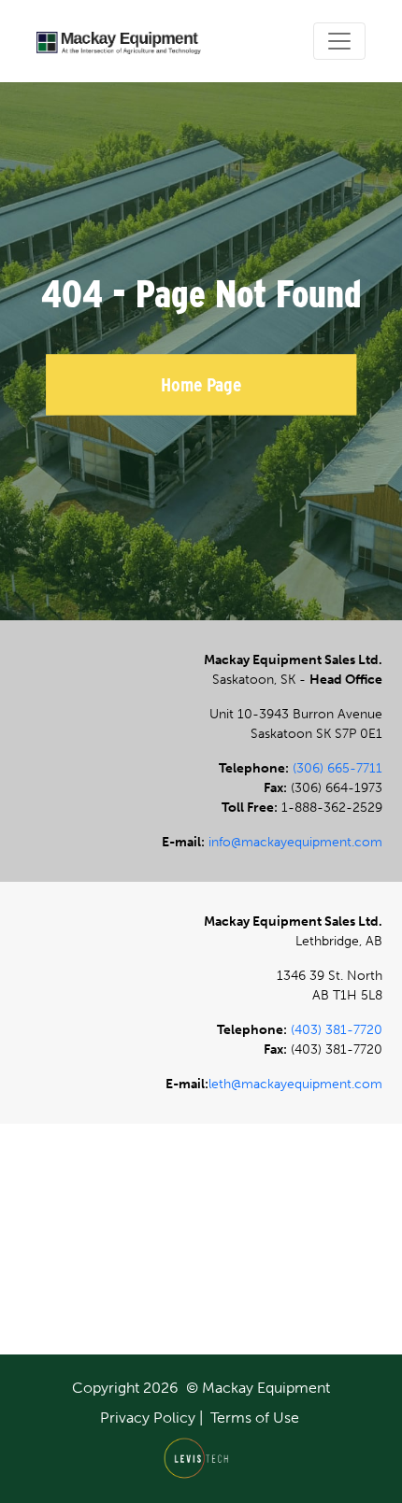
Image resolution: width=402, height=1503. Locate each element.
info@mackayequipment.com (295, 842)
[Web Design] (201, 1458)
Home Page (201, 384)
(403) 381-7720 (336, 1030)
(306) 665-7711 (337, 768)
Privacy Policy (147, 1417)
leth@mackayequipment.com (295, 1084)
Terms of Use (254, 1417)
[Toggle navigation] (339, 41)
